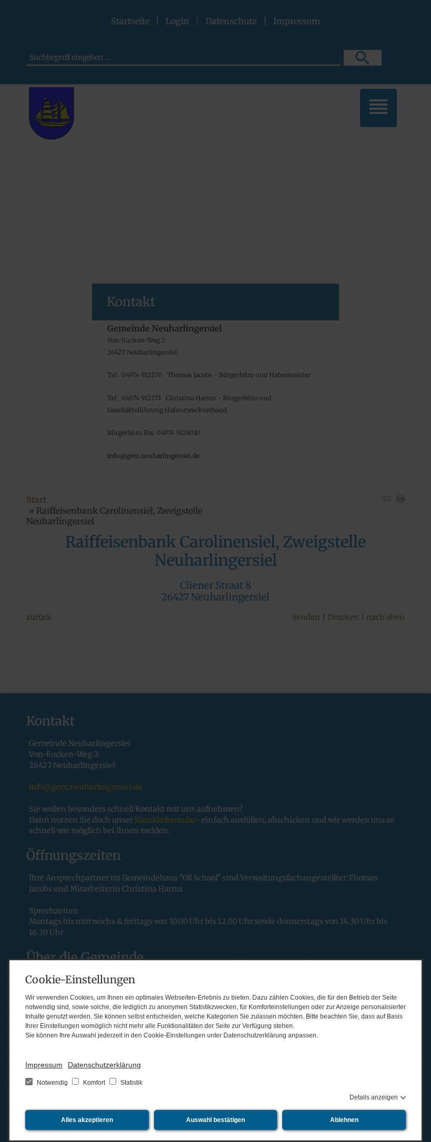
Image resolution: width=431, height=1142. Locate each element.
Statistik (130, 1082)
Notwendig (52, 1082)
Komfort (94, 1082)
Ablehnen (344, 1120)
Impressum (44, 1065)
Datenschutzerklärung (104, 1065)
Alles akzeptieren (87, 1120)
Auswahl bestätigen (215, 1120)
